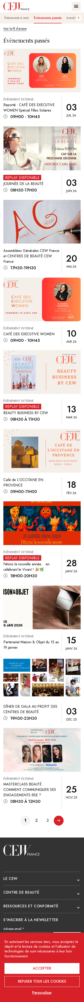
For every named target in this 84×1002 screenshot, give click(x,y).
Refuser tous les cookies (42, 981)
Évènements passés (48, 18)
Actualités (72, 18)
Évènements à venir (16, 18)
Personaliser (42, 992)
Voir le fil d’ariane (14, 28)
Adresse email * (13, 929)
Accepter (42, 968)
